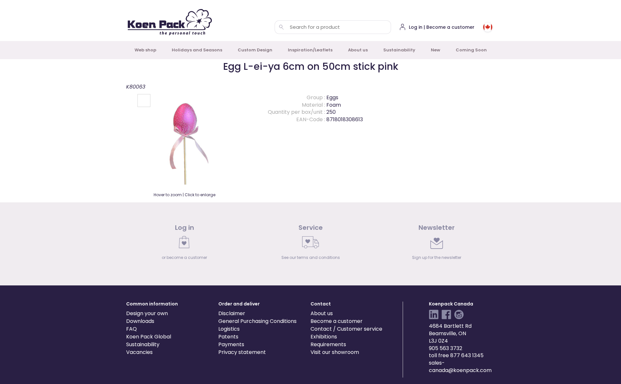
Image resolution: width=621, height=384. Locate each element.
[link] (184, 243)
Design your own (147, 313)
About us (358, 50)
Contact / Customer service (346, 329)
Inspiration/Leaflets (310, 50)
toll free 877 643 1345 (456, 355)
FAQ (131, 329)
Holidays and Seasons (197, 50)
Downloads (140, 321)
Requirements (328, 344)
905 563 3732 (445, 348)
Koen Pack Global (148, 336)
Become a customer (336, 321)
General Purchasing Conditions (257, 321)
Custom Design (255, 50)
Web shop (145, 50)
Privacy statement (242, 352)
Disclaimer (231, 313)
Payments (231, 344)
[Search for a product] (281, 27)
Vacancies (139, 352)
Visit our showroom (334, 352)
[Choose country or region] (487, 27)
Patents (228, 336)
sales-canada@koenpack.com (460, 366)
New (435, 50)
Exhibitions (323, 336)
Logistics (229, 329)
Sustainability (399, 50)
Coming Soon (471, 50)
